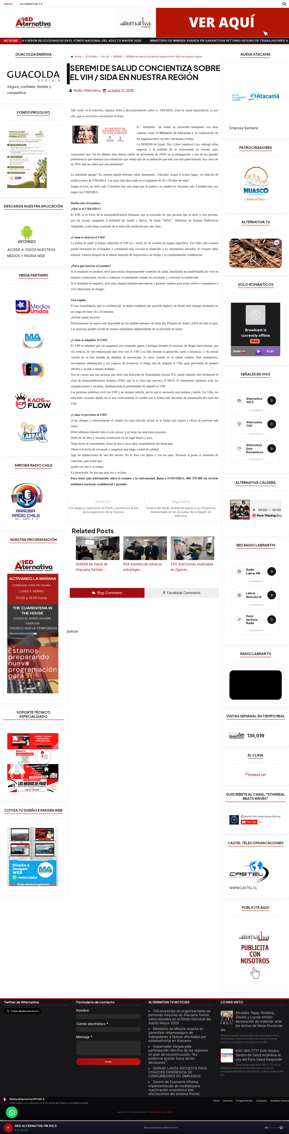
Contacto (261, 1100)
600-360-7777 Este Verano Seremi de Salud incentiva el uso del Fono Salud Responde (259, 1055)
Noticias (228, 1100)
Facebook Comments (183, 593)
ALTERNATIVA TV (31, 4)
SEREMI (117, 56)
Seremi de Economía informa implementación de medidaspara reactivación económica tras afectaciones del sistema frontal (174, 1088)
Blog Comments (109, 593)
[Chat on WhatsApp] (12, 1112)
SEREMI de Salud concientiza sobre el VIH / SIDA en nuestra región (164, 56)
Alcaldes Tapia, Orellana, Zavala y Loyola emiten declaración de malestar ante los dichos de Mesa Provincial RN (251, 1021)
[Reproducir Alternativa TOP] (271, 424)
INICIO (8, 4)
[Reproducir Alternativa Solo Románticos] (271, 448)
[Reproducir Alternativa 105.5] (271, 400)
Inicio (217, 1100)
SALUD (105, 56)
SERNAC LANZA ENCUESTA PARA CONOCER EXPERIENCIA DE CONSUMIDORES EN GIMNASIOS (177, 1072)
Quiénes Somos (279, 1100)
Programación (244, 1100)
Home (78, 56)
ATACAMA (92, 56)
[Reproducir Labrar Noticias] (271, 595)
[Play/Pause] (8, 1127)
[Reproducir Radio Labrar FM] (271, 571)
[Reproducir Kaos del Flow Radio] (271, 619)
